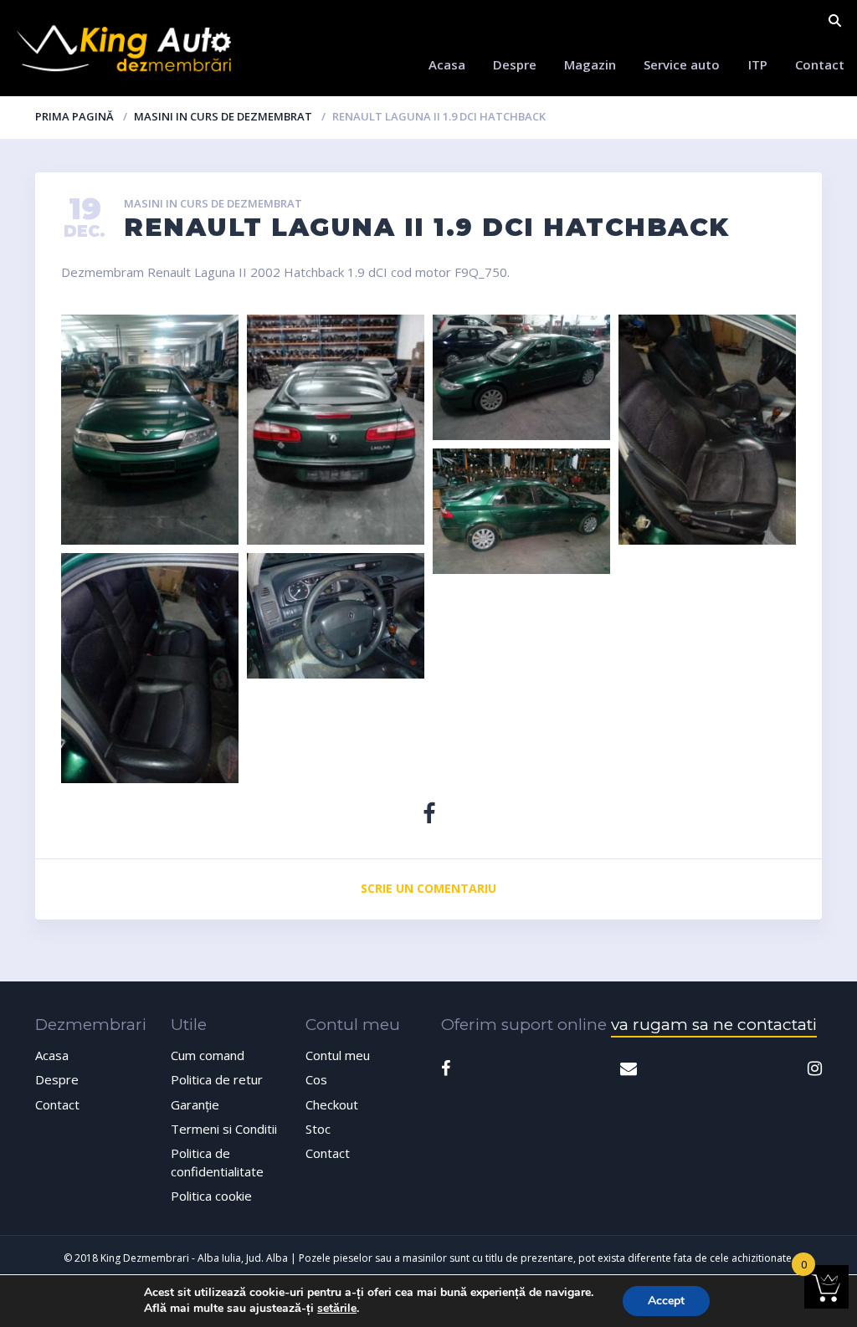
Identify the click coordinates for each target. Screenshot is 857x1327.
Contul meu (337, 1055)
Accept (666, 1301)
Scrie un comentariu (428, 888)
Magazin (590, 64)
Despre (514, 64)
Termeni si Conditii (224, 1128)
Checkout (331, 1104)
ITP (757, 64)
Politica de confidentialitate (217, 1162)
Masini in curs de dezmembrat (223, 116)
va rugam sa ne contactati (714, 1024)
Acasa (446, 64)
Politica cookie (211, 1195)
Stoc (318, 1128)
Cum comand (207, 1055)
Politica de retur (217, 1079)
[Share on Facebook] (429, 812)
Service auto (682, 64)
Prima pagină (74, 116)
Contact (819, 64)
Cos (316, 1079)
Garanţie (195, 1104)
